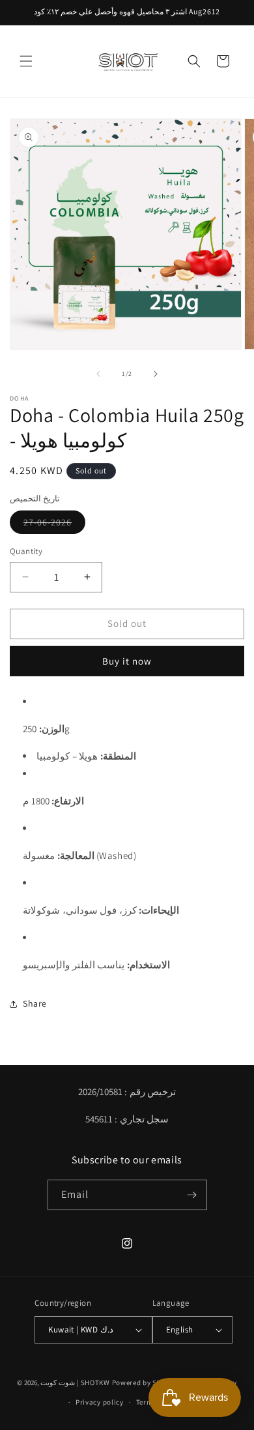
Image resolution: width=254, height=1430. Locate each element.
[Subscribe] (192, 1195)
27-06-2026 (54, 525)
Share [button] (35, 1003)
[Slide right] (155, 374)
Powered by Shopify (145, 1382)
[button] (26, 61)
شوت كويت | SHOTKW (74, 1382)
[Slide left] (98, 374)
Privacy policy (100, 1402)
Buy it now (127, 661)
